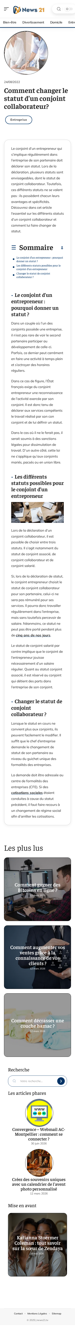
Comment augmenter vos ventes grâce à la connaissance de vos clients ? (37, 955)
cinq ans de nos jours (33, 635)
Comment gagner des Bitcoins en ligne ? (37, 887)
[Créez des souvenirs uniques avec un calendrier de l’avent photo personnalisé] (39, 1163)
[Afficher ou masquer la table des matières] (58, 247)
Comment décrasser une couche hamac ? (37, 1023)
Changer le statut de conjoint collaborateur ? (33, 275)
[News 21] (29, 9)
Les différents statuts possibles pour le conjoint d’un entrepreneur (38, 267)
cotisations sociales (27, 793)
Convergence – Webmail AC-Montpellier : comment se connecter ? (38, 1133)
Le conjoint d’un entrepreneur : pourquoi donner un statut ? (39, 259)
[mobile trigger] (7, 9)
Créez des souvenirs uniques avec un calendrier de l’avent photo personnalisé (39, 1183)
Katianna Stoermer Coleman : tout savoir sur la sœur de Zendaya (37, 1242)
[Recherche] (59, 9)
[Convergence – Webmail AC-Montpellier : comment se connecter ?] (39, 1113)
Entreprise (18, 120)
